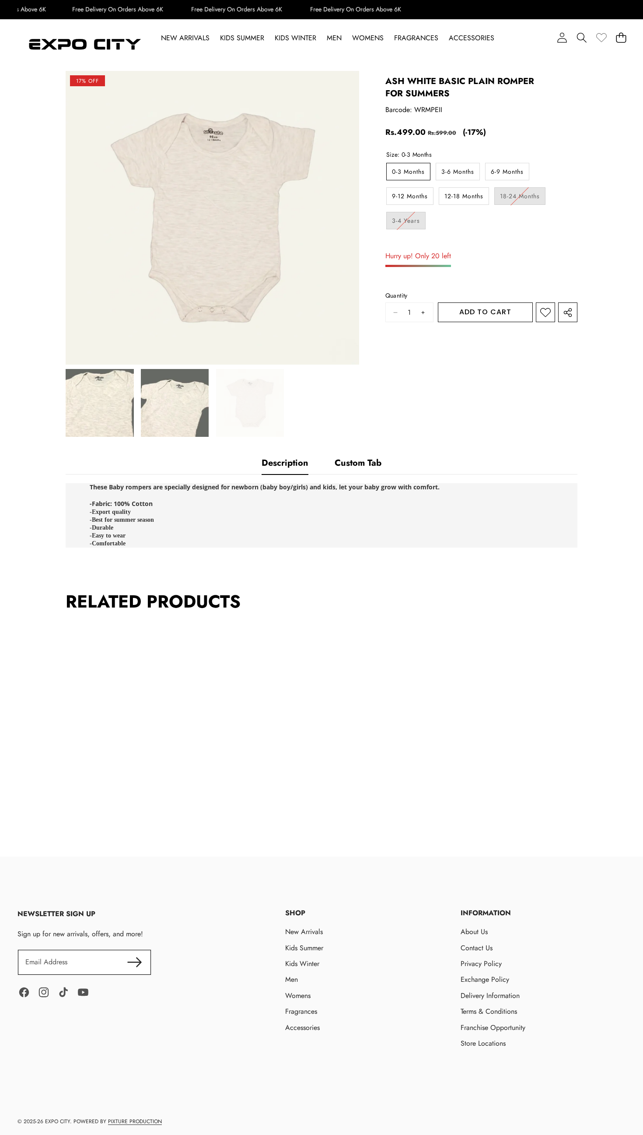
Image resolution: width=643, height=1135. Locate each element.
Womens (298, 996)
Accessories (302, 1028)
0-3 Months (408, 171)
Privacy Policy (481, 964)
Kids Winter (302, 964)
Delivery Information (490, 996)
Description (285, 463)
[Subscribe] (134, 962)
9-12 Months (410, 196)
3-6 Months (457, 171)
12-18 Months (463, 196)
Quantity (396, 296)
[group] (100, 403)
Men (291, 979)
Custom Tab (358, 463)
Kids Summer (304, 948)
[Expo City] (83, 45)
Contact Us (477, 948)
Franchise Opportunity (493, 1028)
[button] (581, 38)
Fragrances (301, 1011)
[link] (601, 38)
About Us (474, 932)
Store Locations (483, 1043)
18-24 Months (522, 198)
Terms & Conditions (489, 1011)
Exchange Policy (485, 979)
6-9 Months (507, 171)
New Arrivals (304, 932)
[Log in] (562, 38)
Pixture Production (135, 1121)
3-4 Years (409, 222)
